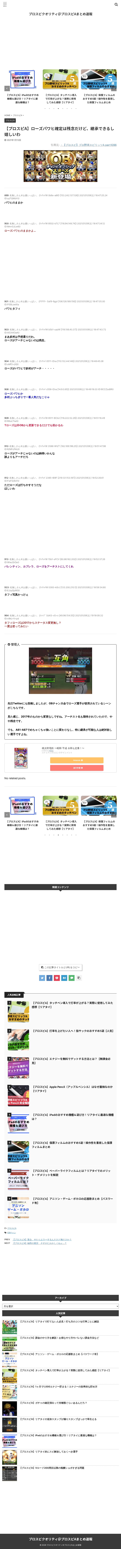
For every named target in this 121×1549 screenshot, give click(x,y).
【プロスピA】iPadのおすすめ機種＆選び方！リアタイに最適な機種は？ (22, 98)
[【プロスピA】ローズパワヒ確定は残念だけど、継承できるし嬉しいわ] (64, 978)
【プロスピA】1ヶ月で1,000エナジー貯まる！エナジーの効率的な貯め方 (58, 1386)
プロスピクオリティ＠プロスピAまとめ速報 (60, 13)
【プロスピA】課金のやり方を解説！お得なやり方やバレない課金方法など (59, 1337)
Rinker (51, 751)
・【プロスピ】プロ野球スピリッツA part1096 (88, 144)
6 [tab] (67, 108)
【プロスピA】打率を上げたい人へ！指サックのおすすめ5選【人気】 (73, 1031)
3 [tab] (53, 108)
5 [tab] (62, 108)
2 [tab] (49, 108)
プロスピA (11, 1228)
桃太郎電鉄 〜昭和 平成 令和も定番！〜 (63, 748)
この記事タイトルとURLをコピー (62, 967)
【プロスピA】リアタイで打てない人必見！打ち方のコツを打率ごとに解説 (59, 1321)
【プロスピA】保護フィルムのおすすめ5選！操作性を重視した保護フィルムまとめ (99, 98)
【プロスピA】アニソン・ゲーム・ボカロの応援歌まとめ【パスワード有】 (59, 1354)
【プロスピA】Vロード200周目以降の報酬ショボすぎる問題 (51, 1467)
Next (114, 88)
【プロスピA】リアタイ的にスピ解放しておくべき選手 (48, 1451)
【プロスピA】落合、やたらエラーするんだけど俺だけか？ (42, 1239)
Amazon (76, 760)
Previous (7, 88)
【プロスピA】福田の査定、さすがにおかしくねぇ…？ (40, 1243)
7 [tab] (71, 108)
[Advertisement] (60, 42)
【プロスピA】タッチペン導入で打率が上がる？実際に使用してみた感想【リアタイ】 (61, 98)
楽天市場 (76, 768)
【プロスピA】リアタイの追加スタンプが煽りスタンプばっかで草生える (58, 1419)
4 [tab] (58, 108)
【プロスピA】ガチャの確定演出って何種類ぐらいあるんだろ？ (53, 1402)
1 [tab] (45, 108)
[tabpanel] (22, 86)
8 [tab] (76, 108)
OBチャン (11, 1232)
